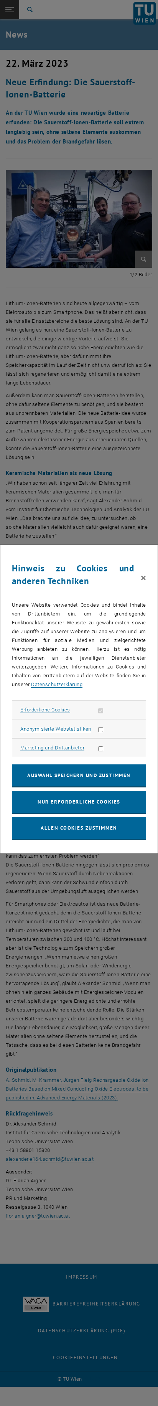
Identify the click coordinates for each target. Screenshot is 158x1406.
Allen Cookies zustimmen (79, 828)
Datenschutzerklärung (56, 684)
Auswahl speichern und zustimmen (78, 775)
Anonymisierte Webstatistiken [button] (55, 729)
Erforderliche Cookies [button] (45, 710)
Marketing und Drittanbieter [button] (52, 748)
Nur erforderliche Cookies (79, 802)
